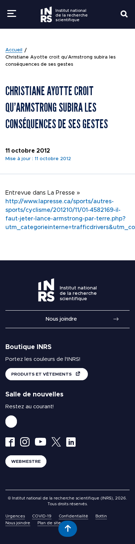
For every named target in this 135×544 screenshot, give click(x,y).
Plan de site (49, 523)
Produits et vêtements (42, 374)
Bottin (101, 516)
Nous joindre (61, 319)
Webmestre (26, 461)
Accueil (13, 50)
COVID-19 (41, 516)
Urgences (15, 516)
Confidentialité (73, 516)
